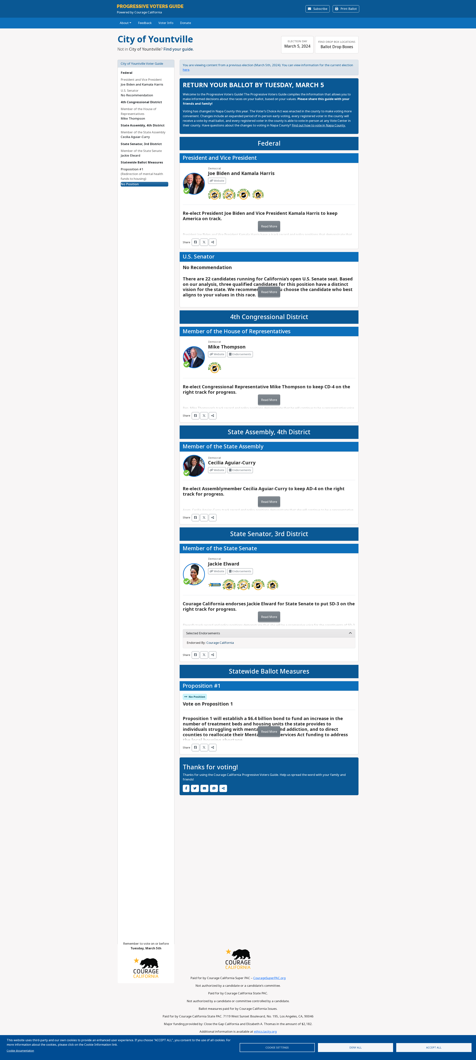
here (186, 70)
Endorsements (241, 354)
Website (218, 181)
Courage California (220, 642)
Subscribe (320, 9)
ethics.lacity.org (265, 1031)
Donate (185, 23)
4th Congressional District (141, 102)
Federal (126, 72)
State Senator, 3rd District (141, 144)
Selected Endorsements (203, 633)
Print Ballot (348, 9)
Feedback (145, 23)
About (124, 23)
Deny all (355, 1047)
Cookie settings (277, 1047)
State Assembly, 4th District (143, 125)
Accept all (433, 1047)
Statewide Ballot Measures (142, 162)
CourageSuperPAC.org (269, 978)
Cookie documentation (20, 1051)
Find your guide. (178, 49)
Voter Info (165, 23)
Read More (269, 226)
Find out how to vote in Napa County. (319, 125)
